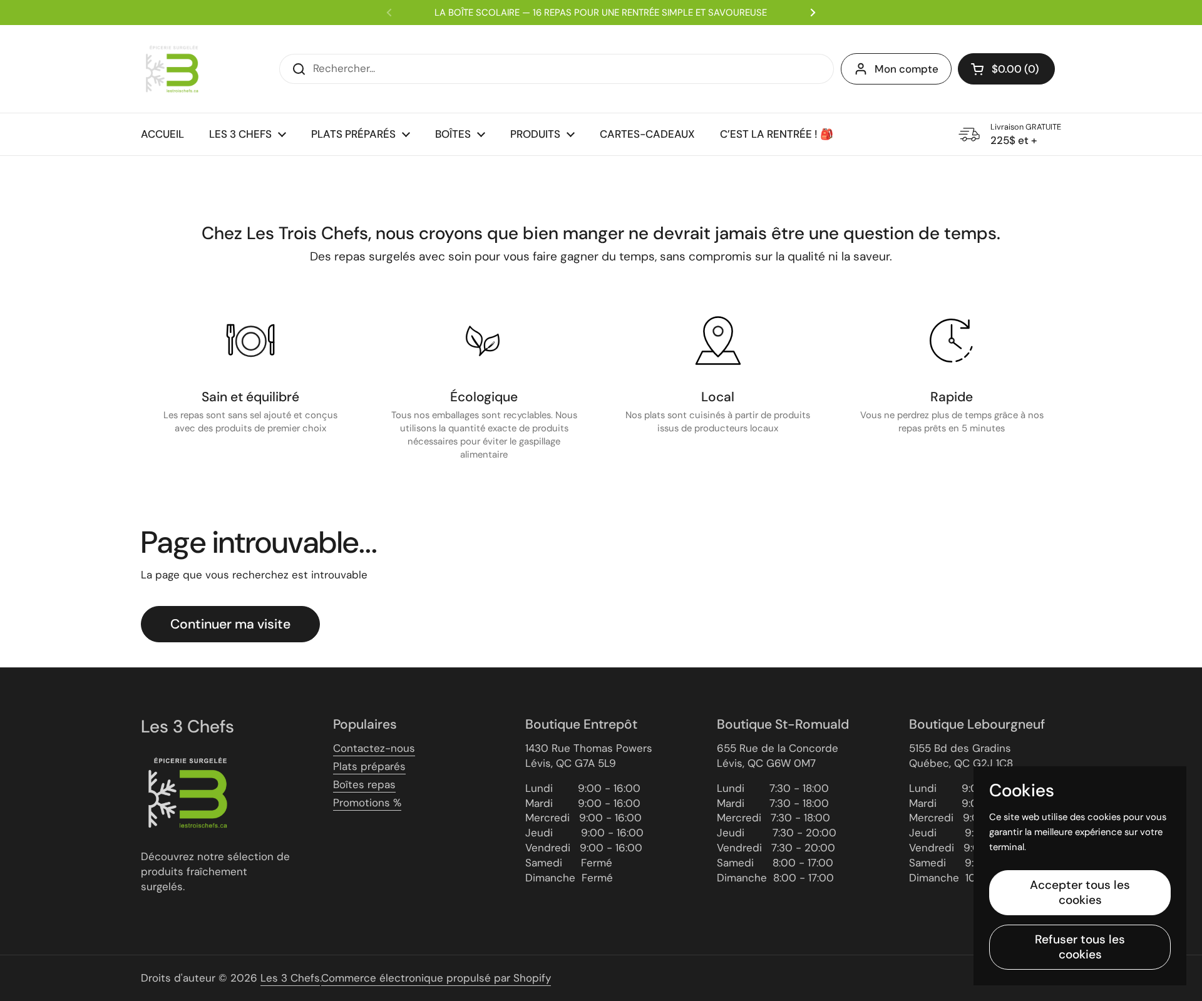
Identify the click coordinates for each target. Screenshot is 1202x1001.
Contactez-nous (374, 748)
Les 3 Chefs (290, 978)
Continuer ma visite (230, 624)
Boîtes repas (364, 784)
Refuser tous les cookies (1080, 947)
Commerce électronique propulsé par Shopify (436, 978)
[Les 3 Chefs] (172, 69)
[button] (1006, 69)
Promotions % (367, 802)
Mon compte (906, 69)
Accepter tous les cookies (1080, 892)
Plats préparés (369, 766)
